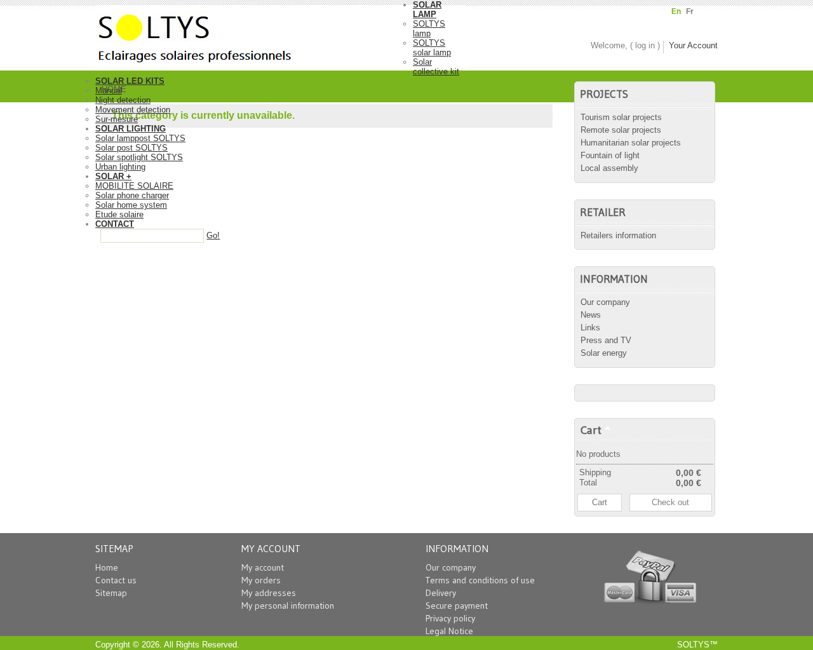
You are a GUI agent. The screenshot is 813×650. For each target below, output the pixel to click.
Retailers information (618, 235)
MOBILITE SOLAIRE (134, 186)
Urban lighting (120, 167)
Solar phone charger (132, 195)
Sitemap (111, 593)
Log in (645, 45)
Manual (108, 90)
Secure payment (457, 605)
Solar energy (604, 353)
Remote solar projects (621, 130)
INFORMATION (614, 279)
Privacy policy (450, 618)
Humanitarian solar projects (631, 142)
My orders (261, 580)
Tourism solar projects (621, 117)
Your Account (693, 45)
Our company (605, 302)
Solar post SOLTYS (131, 147)
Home (106, 567)
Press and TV (606, 340)
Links (590, 327)
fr (690, 11)
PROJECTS (604, 94)
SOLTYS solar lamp (432, 47)
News (591, 315)
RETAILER (603, 212)
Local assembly (609, 168)
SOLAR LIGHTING (130, 128)
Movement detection (132, 109)
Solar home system (131, 205)
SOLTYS (693, 644)
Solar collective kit (436, 66)
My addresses (268, 593)
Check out (670, 502)
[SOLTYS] (254, 34)
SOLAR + (113, 176)
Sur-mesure (116, 119)
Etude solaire (119, 214)
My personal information (287, 605)
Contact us (116, 580)
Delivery (441, 593)
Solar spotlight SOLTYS (139, 157)
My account (262, 567)
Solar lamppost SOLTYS (140, 138)
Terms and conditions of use (480, 580)
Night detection (123, 100)
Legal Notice (449, 631)
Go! (213, 235)
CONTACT (114, 224)
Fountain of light (610, 155)
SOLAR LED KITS (130, 81)
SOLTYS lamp (429, 28)
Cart (591, 430)
